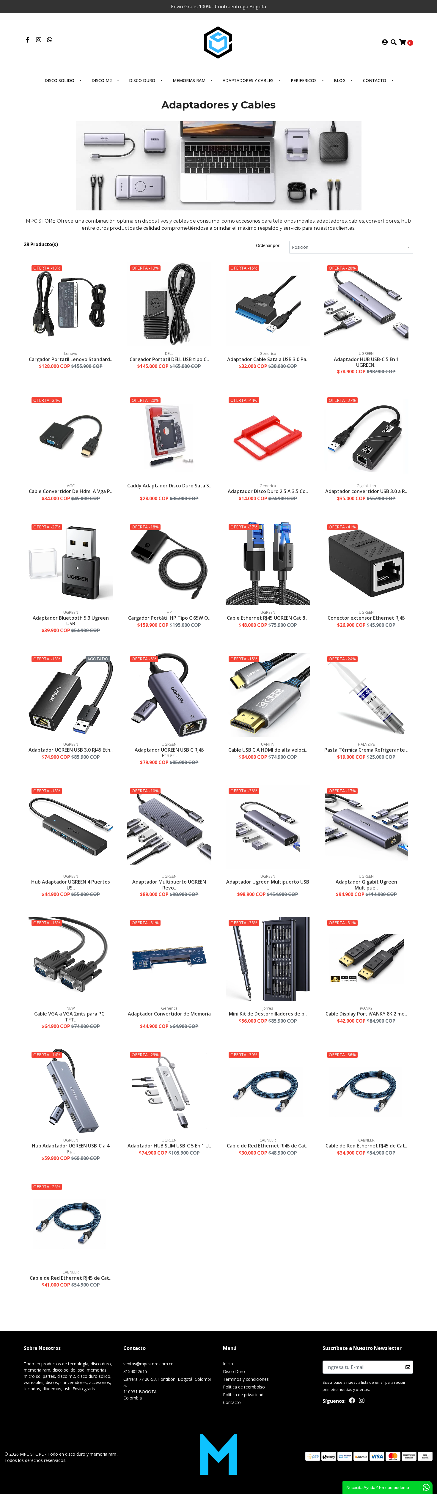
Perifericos (304, 80)
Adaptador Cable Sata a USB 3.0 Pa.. (268, 359)
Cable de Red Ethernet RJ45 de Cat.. (268, 1145)
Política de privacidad (243, 1394)
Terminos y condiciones (246, 1379)
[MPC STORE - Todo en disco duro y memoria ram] (218, 42)
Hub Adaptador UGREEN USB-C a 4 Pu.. (70, 1148)
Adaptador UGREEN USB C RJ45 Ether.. (169, 753)
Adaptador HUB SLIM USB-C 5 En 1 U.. (169, 1145)
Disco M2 (102, 80)
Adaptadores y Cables (248, 80)
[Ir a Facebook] (27, 40)
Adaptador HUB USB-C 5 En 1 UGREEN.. (366, 362)
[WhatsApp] (49, 40)
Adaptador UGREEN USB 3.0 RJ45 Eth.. (71, 750)
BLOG (339, 80)
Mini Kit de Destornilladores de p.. (268, 1013)
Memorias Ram (189, 80)
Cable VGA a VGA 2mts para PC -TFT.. (70, 1016)
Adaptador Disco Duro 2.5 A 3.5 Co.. (268, 491)
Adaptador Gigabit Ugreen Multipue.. (366, 885)
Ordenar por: (268, 245)
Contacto (374, 80)
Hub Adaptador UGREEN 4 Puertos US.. (70, 885)
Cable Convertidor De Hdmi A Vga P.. (70, 491)
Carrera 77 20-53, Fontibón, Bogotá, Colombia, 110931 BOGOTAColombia (167, 1388)
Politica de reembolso (244, 1387)
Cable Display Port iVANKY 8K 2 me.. (366, 1013)
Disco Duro (142, 80)
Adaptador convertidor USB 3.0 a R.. (366, 491)
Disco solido (59, 80)
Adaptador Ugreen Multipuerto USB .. (267, 885)
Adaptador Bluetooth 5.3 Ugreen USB (71, 621)
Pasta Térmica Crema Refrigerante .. (366, 750)
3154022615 (135, 1371)
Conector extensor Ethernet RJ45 (366, 618)
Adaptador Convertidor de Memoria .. (169, 1016)
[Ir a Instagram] (38, 40)
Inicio (228, 1364)
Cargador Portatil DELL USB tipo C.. (169, 359)
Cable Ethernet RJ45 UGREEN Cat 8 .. (268, 618)
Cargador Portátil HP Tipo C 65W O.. (169, 618)
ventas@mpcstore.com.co (148, 1364)
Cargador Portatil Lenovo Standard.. (70, 359)
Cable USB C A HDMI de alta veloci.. (267, 750)
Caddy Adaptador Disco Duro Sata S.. (169, 485)
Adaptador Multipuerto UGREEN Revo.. (169, 885)
